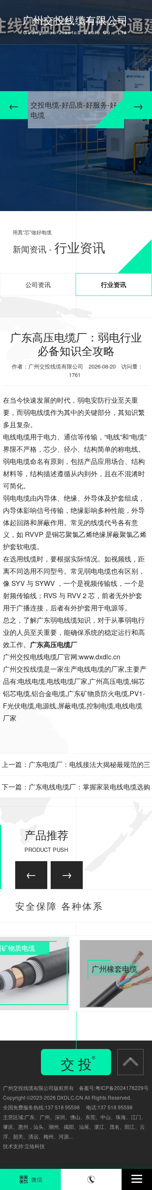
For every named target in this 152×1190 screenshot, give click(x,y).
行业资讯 (113, 284)
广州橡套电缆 (50, 942)
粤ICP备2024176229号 (122, 1087)
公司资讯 (38, 284)
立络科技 (34, 1145)
